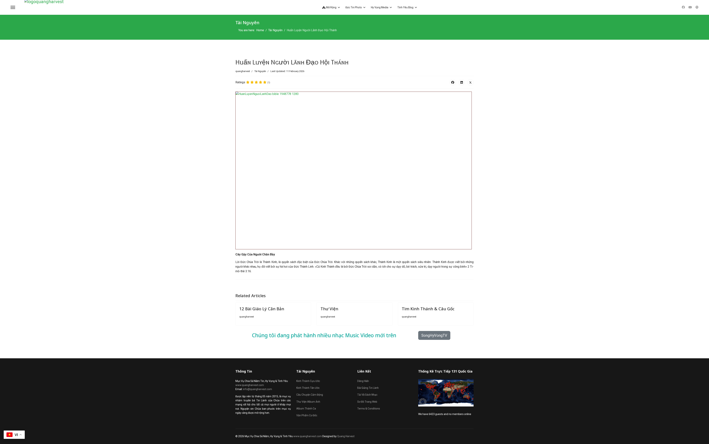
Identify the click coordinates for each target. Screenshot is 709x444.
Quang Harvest (345, 436)
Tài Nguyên (260, 71)
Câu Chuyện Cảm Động (309, 394)
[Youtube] (690, 7)
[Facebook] (683, 7)
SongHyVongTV (434, 335)
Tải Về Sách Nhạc (367, 394)
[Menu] (13, 7)
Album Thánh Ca (306, 408)
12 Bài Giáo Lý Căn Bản (261, 308)
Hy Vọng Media (379, 7)
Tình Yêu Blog (405, 7)
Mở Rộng (331, 7)
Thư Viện (329, 308)
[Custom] (697, 7)
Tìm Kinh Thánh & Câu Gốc (428, 308)
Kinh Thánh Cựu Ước (308, 381)
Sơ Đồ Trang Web (367, 401)
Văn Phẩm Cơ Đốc (306, 415)
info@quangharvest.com (257, 389)
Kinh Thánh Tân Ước (308, 387)
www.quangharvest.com (249, 385)
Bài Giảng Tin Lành (368, 387)
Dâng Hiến (363, 381)
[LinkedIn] (461, 82)
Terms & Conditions (368, 408)
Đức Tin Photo (353, 7)
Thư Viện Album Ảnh (308, 401)
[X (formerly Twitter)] (470, 82)
